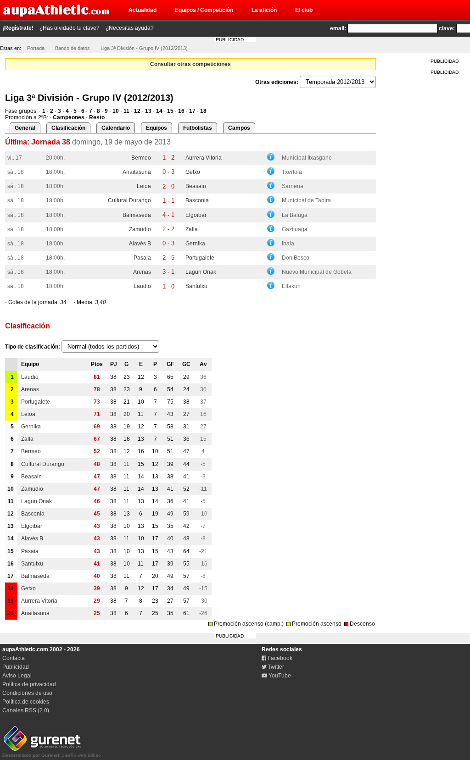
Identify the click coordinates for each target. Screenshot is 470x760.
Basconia (197, 200)
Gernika (195, 243)
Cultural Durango (129, 200)
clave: (447, 28)
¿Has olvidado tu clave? (69, 28)
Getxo (192, 172)
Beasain (195, 186)
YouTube (279, 675)
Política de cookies (25, 702)
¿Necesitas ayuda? (130, 28)
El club (304, 10)
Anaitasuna (137, 172)
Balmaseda (137, 215)
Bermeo (141, 158)
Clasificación (68, 128)
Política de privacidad (29, 684)
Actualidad (143, 10)
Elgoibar (196, 215)
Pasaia (142, 258)
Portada (36, 48)
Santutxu (196, 286)
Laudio (142, 286)
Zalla (191, 229)
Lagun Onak (200, 272)
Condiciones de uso (27, 693)
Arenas (142, 272)
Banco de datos (72, 48)
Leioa (144, 186)
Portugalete (199, 258)
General (25, 128)
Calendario (115, 128)
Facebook (279, 658)
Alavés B (140, 243)
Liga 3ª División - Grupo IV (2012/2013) (144, 48)
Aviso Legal (17, 675)
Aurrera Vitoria (203, 158)
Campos (239, 128)
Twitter (275, 667)
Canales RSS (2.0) (25, 710)
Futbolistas (197, 128)
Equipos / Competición (204, 10)
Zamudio (140, 229)
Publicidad (15, 667)
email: (338, 28)
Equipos (156, 128)
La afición (264, 10)
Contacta (13, 658)
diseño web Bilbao (51, 755)
